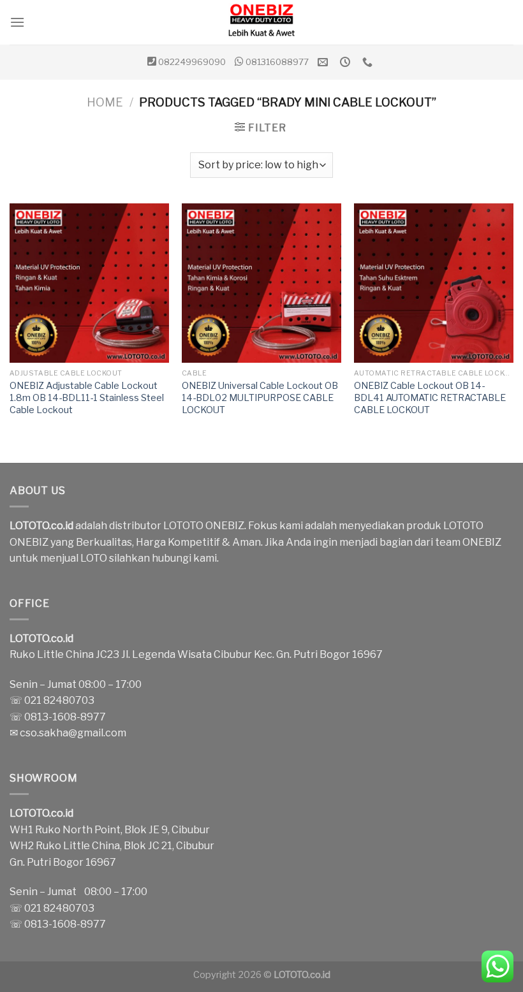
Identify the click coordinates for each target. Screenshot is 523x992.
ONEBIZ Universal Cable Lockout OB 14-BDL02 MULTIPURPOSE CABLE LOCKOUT (260, 397)
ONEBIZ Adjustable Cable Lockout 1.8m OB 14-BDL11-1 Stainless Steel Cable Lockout (87, 397)
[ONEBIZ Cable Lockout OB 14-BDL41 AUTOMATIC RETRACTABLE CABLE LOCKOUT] (433, 283)
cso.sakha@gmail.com (73, 733)
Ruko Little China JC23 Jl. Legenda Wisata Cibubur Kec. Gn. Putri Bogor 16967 (196, 654)
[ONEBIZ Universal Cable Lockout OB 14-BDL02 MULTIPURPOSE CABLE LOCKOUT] (261, 283)
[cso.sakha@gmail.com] (324, 62)
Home (105, 102)
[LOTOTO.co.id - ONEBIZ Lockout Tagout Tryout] (261, 22)
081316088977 (277, 62)
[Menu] (17, 22)
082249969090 (192, 62)
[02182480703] (369, 62)
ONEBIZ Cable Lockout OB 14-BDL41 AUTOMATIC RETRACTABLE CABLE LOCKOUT (430, 397)
